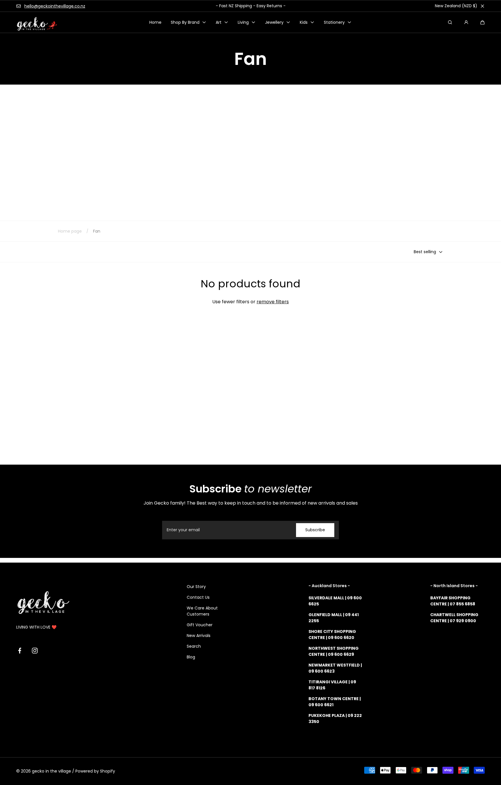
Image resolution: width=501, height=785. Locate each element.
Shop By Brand (185, 22)
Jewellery (274, 22)
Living (243, 22)
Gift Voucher (200, 625)
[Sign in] (466, 22)
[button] (482, 22)
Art (219, 22)
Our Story (196, 586)
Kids (304, 22)
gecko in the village (51, 771)
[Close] (482, 6)
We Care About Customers (202, 611)
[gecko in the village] (33, 22)
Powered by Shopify (95, 771)
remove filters (273, 301)
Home (155, 22)
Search (194, 646)
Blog (191, 657)
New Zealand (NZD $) (456, 6)
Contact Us (198, 597)
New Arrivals (198, 635)
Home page (70, 231)
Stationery (334, 22)
